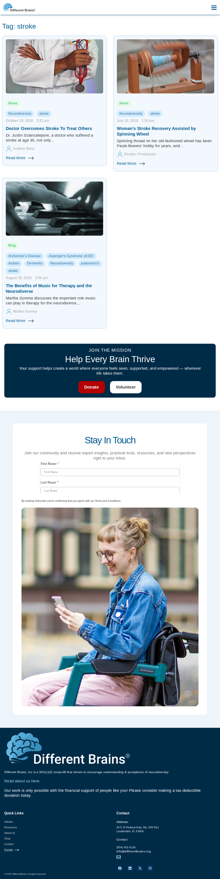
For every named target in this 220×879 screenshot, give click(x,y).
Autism (13, 263)
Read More (16, 158)
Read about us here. (22, 781)
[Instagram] (150, 868)
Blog (12, 245)
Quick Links (14, 813)
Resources (10, 827)
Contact (8, 844)
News (12, 103)
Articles (8, 821)
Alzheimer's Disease (24, 256)
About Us (9, 833)
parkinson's (90, 263)
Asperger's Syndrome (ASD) (71, 256)
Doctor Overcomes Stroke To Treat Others (49, 128)
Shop (7, 838)
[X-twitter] (140, 868)
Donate (8, 849)
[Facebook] (119, 868)
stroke (44, 113)
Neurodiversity (19, 113)
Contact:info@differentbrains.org (133, 845)
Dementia (34, 263)
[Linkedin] (130, 868)
